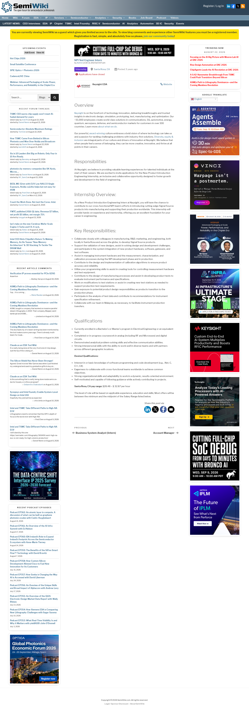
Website (167, 84)
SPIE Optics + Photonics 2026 (24, 70)
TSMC (68, 23)
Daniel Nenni (24, 122)
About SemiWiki (137, 704)
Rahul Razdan (37, 295)
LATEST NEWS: (11, 23)
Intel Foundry (82, 23)
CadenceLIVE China (19, 76)
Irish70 (25, 120)
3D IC (159, 23)
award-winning (97, 133)
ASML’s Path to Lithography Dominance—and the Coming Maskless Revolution (213, 83)
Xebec (24, 230)
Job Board (146, 17)
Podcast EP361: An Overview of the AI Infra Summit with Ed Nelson (31, 527)
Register (208, 6)
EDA (36, 17)
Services (59, 17)
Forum (25, 17)
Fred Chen (26, 193)
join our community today (159, 36)
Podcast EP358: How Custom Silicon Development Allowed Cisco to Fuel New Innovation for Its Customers (29, 564)
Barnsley (25, 159)
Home (5, 17)
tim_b (24, 251)
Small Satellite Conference (23, 64)
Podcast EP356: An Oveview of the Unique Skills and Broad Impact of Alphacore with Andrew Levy (34, 586)
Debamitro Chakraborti (33, 385)
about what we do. (107, 126)
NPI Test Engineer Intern (88, 60)
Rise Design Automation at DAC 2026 (208, 65)
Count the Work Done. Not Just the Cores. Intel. (33, 202)
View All (40, 52)
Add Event (30, 52)
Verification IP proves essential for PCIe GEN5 (32, 273)
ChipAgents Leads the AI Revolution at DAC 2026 (214, 70)
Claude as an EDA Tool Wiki (23, 345)
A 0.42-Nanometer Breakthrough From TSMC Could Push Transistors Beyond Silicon (212, 76)
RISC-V (96, 23)
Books (132, 17)
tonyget (22, 217)
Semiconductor (79, 17)
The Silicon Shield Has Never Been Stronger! (31, 360)
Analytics (100, 17)
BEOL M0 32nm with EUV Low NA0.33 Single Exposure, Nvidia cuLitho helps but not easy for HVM (33, 187)
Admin (80, 63)
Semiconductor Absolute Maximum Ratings (31, 129)
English (198, 99)
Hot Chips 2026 (17, 58)
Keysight (79, 113)
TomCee (22, 132)
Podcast (161, 17)
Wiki (15, 17)
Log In (220, 6)
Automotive (147, 23)
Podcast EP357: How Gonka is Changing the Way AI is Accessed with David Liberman (33, 576)
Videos (175, 17)
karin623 (22, 147)
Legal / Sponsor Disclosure (117, 704)
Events (180, 23)
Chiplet (58, 23)
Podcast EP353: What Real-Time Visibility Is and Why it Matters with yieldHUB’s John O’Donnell (33, 622)
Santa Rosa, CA (102, 69)
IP (46, 17)
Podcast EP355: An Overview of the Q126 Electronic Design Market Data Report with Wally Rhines (34, 599)
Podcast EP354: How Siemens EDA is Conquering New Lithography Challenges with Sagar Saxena (34, 611)
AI (123, 23)
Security (117, 17)
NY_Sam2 (23, 177)
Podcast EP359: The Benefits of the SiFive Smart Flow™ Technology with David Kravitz (34, 551)
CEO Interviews (31, 23)
